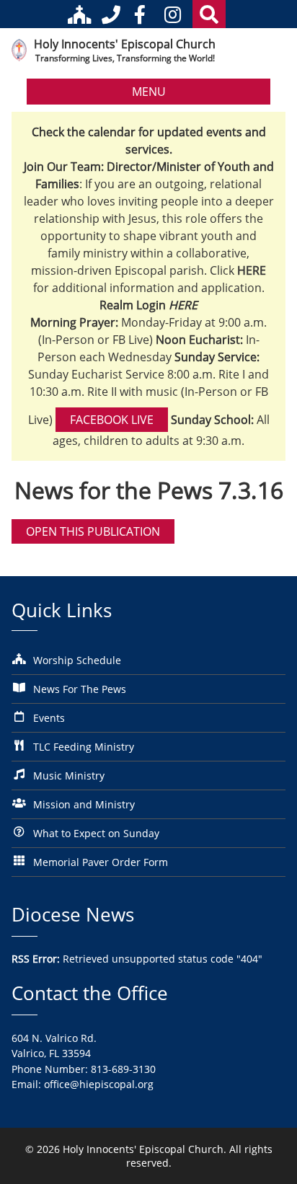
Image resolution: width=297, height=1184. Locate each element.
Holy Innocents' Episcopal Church (125, 43)
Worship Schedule (77, 660)
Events (49, 718)
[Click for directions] (82, 14)
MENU (149, 92)
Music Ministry (69, 775)
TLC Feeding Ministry (83, 747)
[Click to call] (111, 14)
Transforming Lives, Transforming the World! (125, 58)
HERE (183, 305)
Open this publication (93, 531)
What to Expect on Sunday (96, 833)
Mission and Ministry (84, 804)
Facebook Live (112, 420)
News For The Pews (79, 689)
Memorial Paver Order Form (100, 862)
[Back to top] (266, 1162)
